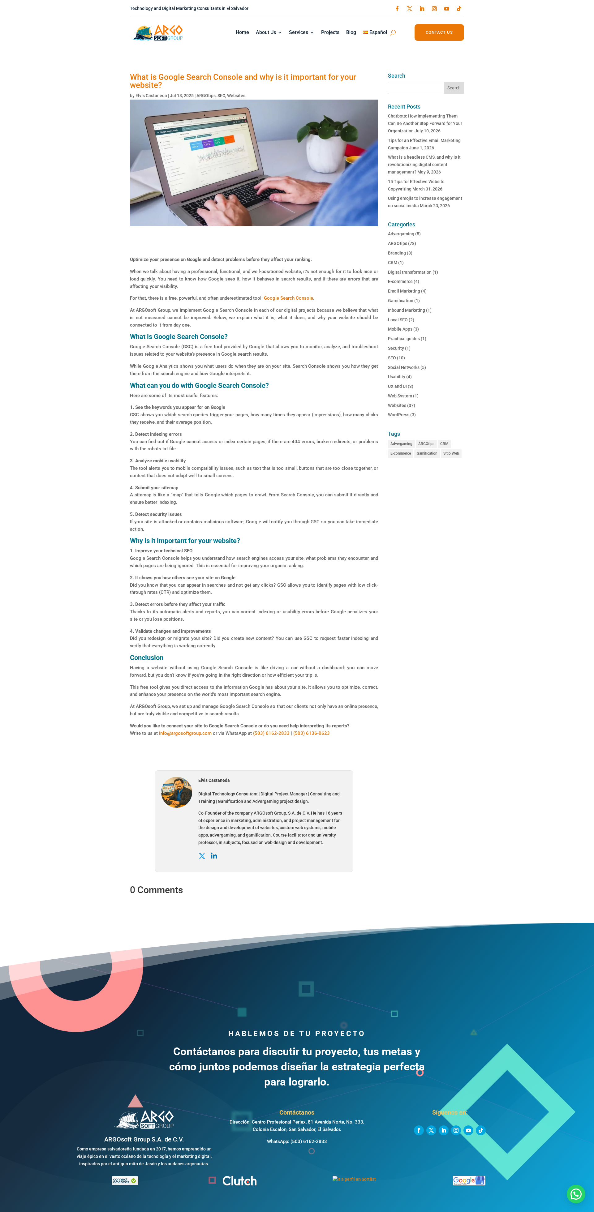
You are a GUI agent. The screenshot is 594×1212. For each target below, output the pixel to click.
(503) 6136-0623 (311, 733)
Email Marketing (404, 291)
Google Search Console (288, 298)
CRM (392, 262)
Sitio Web (451, 453)
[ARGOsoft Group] (144, 1127)
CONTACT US (439, 32)
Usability (396, 376)
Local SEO (398, 319)
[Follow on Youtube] (447, 9)
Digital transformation (410, 272)
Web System (400, 395)
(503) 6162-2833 (271, 733)
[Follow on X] (410, 9)
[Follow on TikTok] (459, 9)
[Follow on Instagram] (434, 9)
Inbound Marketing (406, 310)
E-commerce (400, 281)
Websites (236, 95)
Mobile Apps (400, 329)
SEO (221, 95)
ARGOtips (206, 95)
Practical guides (404, 338)
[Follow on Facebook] (397, 9)
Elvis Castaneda (151, 95)
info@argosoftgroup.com (185, 733)
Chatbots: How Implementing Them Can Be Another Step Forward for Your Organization (425, 123)
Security (396, 348)
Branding (397, 253)
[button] (576, 1194)
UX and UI (397, 386)
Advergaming (401, 233)
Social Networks (404, 367)
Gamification (400, 300)
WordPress (398, 414)
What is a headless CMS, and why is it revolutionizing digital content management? (424, 164)
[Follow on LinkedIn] (422, 9)
